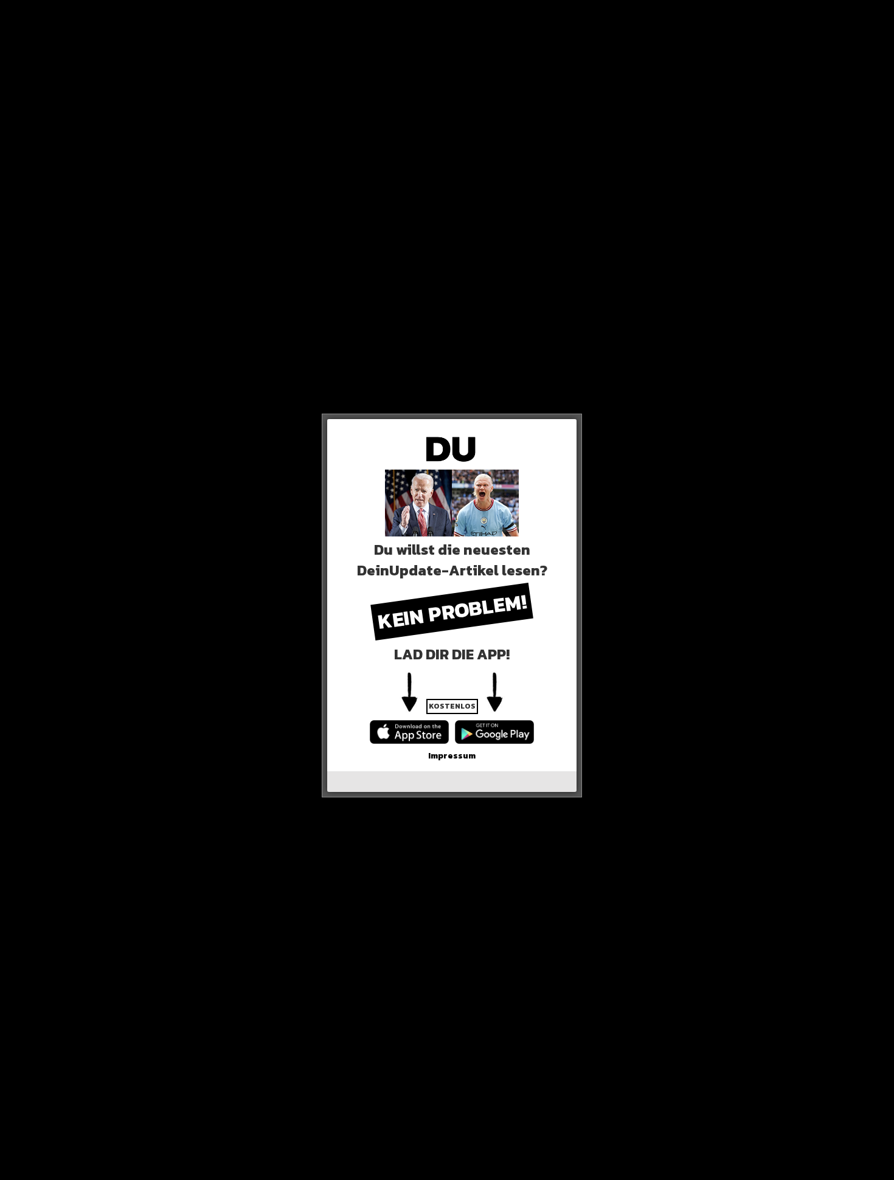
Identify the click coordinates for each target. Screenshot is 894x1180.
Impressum (452, 755)
